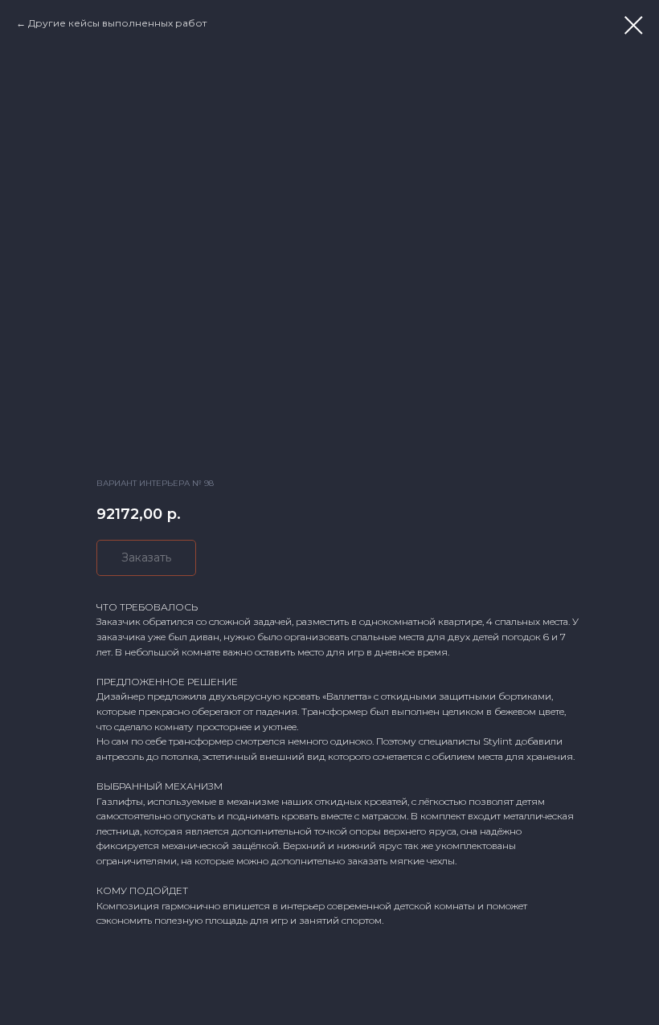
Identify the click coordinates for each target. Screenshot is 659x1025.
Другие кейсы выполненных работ (117, 23)
